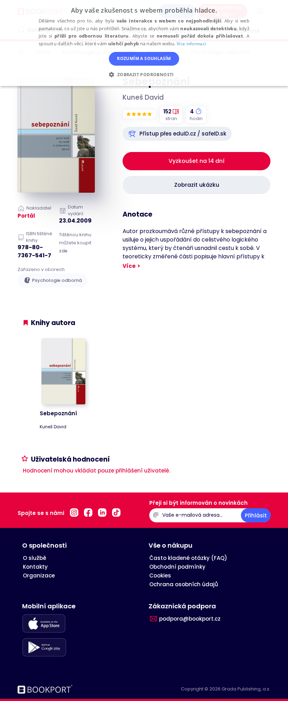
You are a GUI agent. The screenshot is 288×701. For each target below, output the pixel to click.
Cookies (160, 575)
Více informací (191, 44)
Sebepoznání (58, 413)
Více (129, 266)
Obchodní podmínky (177, 566)
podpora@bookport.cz (190, 618)
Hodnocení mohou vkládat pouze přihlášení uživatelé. (96, 470)
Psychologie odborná (57, 280)
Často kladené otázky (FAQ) (188, 558)
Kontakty (35, 566)
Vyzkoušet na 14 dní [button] (196, 161)
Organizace (39, 575)
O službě (34, 558)
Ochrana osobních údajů (183, 584)
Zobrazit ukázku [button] (196, 185)
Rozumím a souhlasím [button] (144, 58)
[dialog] (144, 43)
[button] (177, 134)
